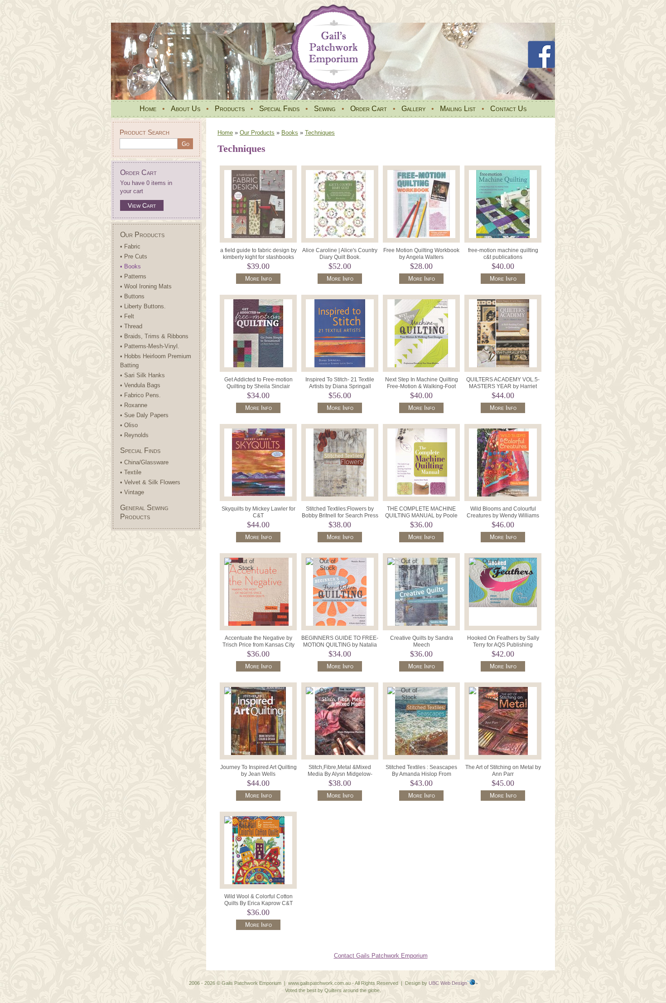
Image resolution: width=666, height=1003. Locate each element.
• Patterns (133, 276)
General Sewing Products (144, 512)
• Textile (130, 472)
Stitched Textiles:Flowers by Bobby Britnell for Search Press (340, 512)
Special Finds (279, 108)
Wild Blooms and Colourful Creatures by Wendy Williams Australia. (503, 516)
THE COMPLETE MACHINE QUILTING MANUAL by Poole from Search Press (421, 516)
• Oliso (129, 425)
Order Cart (368, 108)
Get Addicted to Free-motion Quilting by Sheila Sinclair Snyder (258, 386)
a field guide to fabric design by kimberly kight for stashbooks (258, 253)
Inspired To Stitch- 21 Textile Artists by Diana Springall (339, 383)
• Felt (127, 316)
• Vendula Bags (140, 385)
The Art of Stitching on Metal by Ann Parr (503, 770)
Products (230, 108)
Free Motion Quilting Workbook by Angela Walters (421, 253)
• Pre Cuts (133, 256)
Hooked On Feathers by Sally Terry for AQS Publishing (503, 641)
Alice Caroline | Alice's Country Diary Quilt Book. (339, 253)
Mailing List (458, 108)
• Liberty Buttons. (143, 306)
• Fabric (130, 246)
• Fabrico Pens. (140, 395)
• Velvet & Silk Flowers (150, 482)
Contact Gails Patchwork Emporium (381, 955)
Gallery (413, 108)
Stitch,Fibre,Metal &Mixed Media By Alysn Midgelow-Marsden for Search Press (340, 774)
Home (148, 108)
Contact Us (508, 108)
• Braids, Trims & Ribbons (154, 336)
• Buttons (132, 296)
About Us (185, 108)
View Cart (142, 205)
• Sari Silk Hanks (142, 375)
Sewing (325, 108)
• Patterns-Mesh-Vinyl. (149, 346)
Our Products (142, 235)
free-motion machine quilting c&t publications (503, 253)
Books (289, 132)
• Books (130, 266)
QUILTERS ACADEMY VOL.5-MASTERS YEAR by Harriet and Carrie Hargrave (503, 386)
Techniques (320, 132)
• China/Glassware (144, 462)
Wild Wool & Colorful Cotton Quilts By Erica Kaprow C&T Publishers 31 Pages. (258, 903)
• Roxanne (133, 405)
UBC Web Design (448, 983)
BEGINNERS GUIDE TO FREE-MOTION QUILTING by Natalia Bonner (339, 645)
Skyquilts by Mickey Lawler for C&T (258, 512)
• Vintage (132, 492)
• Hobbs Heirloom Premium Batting (155, 361)
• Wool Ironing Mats (146, 286)
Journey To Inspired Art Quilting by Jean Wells (258, 770)
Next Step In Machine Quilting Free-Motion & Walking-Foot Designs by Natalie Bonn (421, 386)
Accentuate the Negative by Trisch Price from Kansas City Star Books (258, 645)
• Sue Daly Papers (144, 415)
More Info (258, 278)
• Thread (131, 326)
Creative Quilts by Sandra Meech (421, 641)
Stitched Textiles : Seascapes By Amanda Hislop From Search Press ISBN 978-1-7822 (421, 777)
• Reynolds (134, 435)
